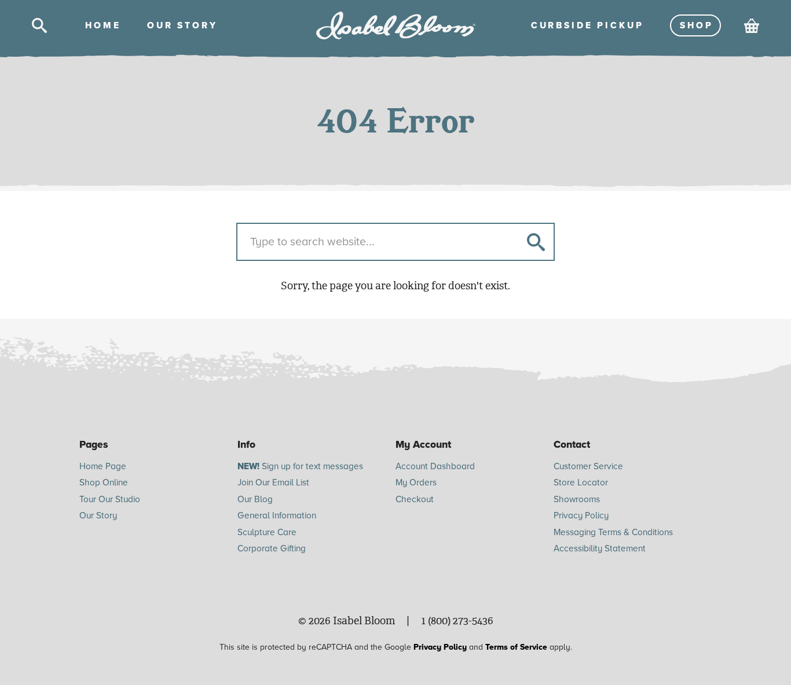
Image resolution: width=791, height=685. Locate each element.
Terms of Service (516, 647)
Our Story (98, 515)
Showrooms (577, 499)
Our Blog (255, 499)
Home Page (102, 466)
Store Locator (581, 482)
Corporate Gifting (271, 548)
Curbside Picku (586, 25)
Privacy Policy (581, 515)
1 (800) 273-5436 (457, 621)
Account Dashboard (435, 466)
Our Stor (181, 25)
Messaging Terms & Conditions (613, 532)
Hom (102, 25)
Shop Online (103, 482)
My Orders (416, 482)
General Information (276, 515)
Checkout (414, 499)
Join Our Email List (273, 482)
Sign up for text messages (300, 466)
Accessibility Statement (600, 548)
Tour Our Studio (109, 499)
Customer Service (588, 466)
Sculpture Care (266, 532)
